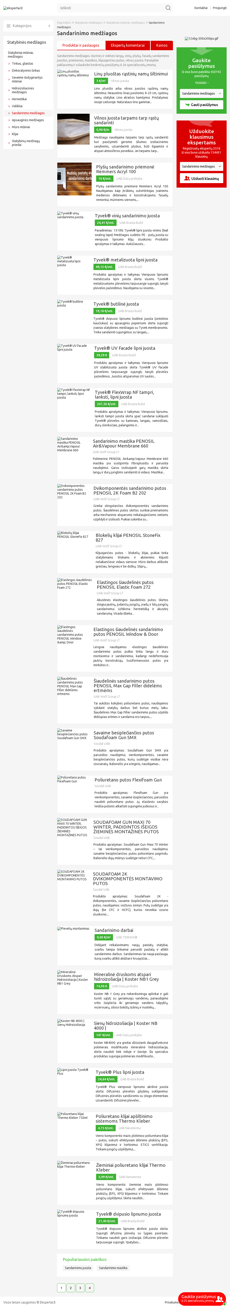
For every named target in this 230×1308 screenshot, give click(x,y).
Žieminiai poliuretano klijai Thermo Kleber (131, 1167)
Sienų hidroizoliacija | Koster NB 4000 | (125, 1026)
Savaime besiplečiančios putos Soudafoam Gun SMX (124, 735)
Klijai (15, 134)
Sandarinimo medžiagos (28, 113)
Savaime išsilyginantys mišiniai (27, 79)
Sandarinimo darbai (114, 930)
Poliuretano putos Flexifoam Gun (128, 779)
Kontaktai (201, 8)
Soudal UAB (102, 743)
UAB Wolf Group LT (106, 452)
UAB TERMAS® (126, 937)
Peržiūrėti (200, 82)
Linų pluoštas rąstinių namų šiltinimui (131, 73)
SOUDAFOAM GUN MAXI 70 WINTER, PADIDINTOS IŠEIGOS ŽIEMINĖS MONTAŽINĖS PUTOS (126, 827)
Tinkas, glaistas (22, 63)
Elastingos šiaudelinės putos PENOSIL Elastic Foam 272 (125, 585)
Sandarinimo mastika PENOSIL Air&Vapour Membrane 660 (124, 443)
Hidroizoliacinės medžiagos (23, 90)
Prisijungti (220, 8)
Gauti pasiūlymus (204, 105)
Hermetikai (19, 99)
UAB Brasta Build (131, 223)
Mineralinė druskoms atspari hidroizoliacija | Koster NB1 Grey (126, 977)
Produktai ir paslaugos (80, 45)
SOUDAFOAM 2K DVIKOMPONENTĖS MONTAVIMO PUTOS (127, 878)
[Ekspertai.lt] (13, 8)
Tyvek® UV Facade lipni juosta (124, 348)
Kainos (162, 45)
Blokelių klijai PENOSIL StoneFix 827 (128, 538)
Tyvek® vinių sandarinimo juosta (127, 215)
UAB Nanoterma (130, 1128)
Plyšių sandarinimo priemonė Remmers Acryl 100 (125, 169)
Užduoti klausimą (205, 179)
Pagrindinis (64, 22)
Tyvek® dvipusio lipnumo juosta (128, 1214)
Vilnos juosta (120, 81)
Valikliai (17, 106)
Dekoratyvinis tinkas (26, 70)
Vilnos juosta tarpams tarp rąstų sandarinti (126, 120)
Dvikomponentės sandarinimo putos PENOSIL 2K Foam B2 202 (129, 490)
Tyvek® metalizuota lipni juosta (125, 259)
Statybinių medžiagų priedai (26, 143)
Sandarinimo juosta (78, 1268)
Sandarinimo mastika (113, 1268)
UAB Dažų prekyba (129, 178)
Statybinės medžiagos (26, 42)
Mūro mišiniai (21, 127)
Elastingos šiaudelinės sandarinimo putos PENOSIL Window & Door (128, 632)
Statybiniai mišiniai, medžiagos (20, 54)
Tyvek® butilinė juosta (116, 304)
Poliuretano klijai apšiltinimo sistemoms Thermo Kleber (124, 1119)
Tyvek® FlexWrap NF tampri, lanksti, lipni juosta (124, 395)
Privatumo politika (177, 1302)
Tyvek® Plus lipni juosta (120, 1072)
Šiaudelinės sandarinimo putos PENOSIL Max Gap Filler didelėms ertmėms (128, 685)
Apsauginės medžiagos (28, 120)
